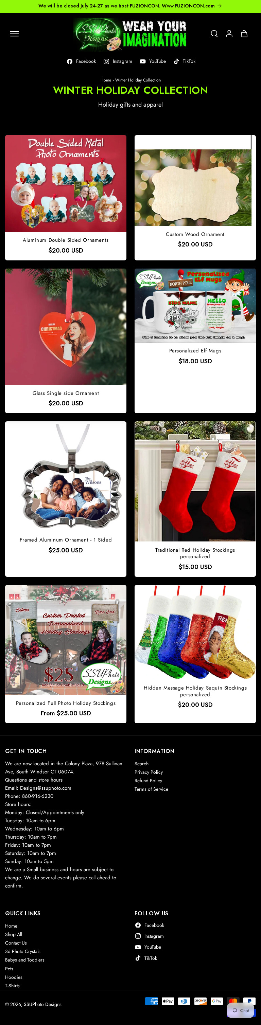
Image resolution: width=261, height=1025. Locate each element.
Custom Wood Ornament (195, 234)
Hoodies (13, 977)
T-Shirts (12, 985)
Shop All (13, 934)
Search (142, 763)
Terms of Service (151, 789)
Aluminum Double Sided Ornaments (66, 240)
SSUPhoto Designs (43, 1004)
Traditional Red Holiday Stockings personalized (195, 553)
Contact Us (16, 942)
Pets (9, 968)
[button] (14, 33)
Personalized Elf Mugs (195, 351)
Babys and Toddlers (25, 959)
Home (106, 80)
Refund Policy (148, 780)
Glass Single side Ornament (66, 393)
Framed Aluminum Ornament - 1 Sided (66, 540)
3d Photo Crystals (22, 951)
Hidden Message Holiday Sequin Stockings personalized (195, 691)
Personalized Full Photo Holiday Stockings (66, 703)
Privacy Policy (149, 772)
